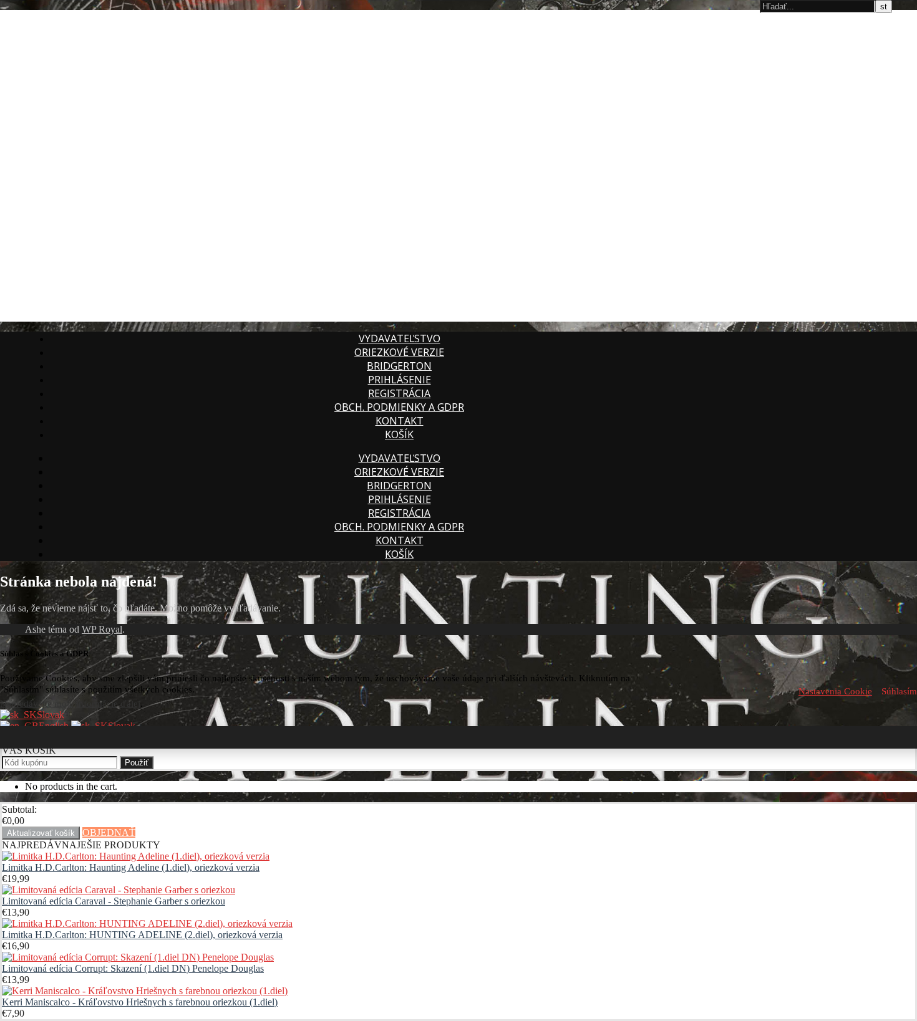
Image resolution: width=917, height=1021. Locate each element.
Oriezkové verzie (399, 352)
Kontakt (400, 421)
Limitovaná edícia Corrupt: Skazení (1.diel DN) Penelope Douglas (133, 968)
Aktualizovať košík (41, 833)
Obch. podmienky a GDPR (399, 407)
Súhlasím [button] (899, 691)
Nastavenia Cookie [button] (835, 691)
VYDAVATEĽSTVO (399, 338)
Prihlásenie (399, 379)
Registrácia (399, 393)
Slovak (50, 714)
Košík (399, 434)
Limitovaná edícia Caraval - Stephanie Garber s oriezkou (113, 901)
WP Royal (102, 629)
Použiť (136, 762)
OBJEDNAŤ (108, 832)
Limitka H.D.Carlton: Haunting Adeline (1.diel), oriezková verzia (131, 867)
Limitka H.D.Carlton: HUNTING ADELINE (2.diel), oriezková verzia (142, 934)
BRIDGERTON (399, 366)
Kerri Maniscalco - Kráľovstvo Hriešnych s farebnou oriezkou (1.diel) (140, 1002)
